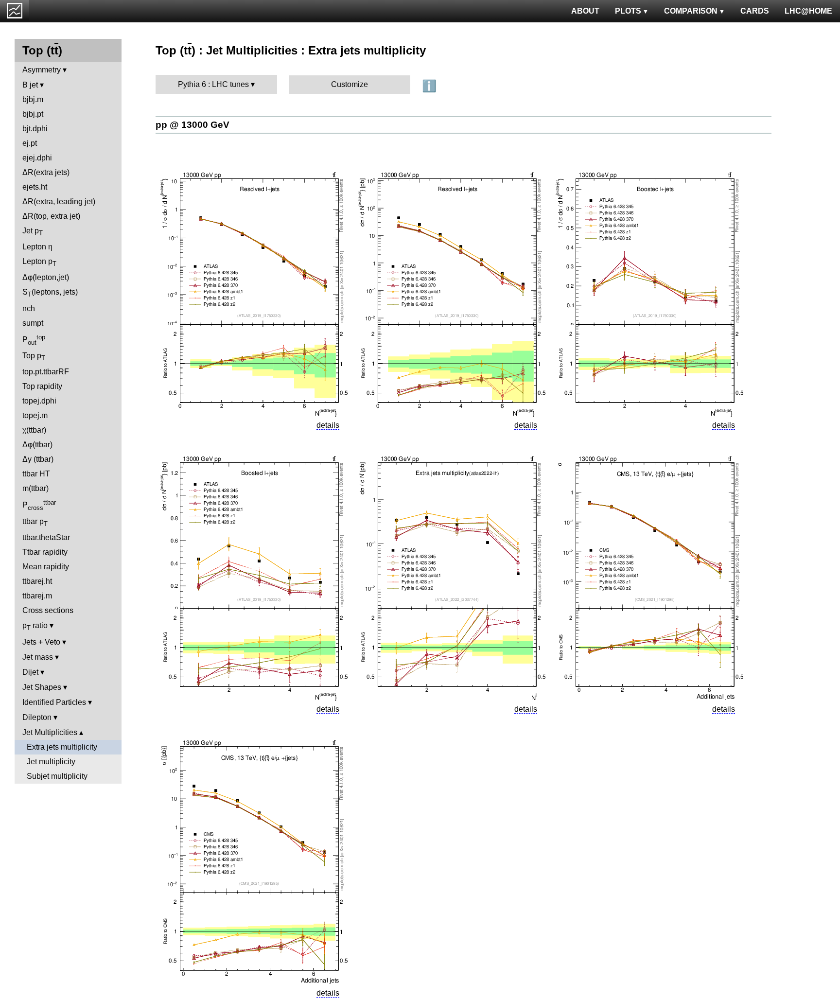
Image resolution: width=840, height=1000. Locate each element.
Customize (349, 84)
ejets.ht (34, 187)
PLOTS (628, 11)
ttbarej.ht (37, 581)
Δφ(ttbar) (37, 444)
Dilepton (37, 717)
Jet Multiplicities (49, 732)
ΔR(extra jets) (46, 172)
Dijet (30, 672)
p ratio (35, 626)
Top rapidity (42, 386)
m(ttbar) (35, 488)
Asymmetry (41, 70)
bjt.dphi (35, 128)
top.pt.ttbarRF (45, 372)
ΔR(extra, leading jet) (58, 201)
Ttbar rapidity (45, 552)
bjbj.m (32, 99)
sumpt (32, 323)
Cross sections (47, 610)
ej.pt (29, 143)
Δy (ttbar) (37, 459)
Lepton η (37, 247)
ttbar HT (36, 474)
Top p (33, 356)
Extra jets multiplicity (62, 747)
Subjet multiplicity (57, 776)
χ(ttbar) (34, 430)
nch (28, 308)
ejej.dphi (37, 158)
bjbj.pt (32, 114)
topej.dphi (39, 401)
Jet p (32, 232)
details (327, 425)
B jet (30, 85)
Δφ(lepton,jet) (45, 277)
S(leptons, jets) (50, 293)
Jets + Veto (41, 642)
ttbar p (35, 522)
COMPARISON (691, 11)
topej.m (35, 415)
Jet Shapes (41, 687)
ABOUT (585, 11)
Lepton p (39, 262)
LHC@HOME (808, 11)
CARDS (754, 11)
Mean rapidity (45, 566)
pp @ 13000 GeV (192, 125)
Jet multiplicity (51, 761)
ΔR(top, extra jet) (51, 216)
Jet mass (37, 657)
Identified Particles (54, 702)
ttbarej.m (37, 596)
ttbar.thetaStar (46, 537)
